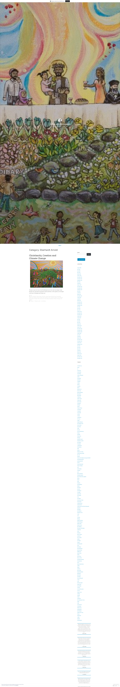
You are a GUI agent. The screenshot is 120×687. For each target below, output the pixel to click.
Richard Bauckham (80, 571)
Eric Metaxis (79, 442)
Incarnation (79, 487)
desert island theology (80, 431)
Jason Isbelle (79, 495)
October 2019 (79, 342)
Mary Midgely (79, 526)
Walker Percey (79, 607)
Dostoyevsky (79, 436)
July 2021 (78, 319)
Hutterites (46, 297)
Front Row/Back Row (80, 459)
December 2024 (79, 286)
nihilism (78, 539)
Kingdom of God (56, 297)
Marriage (78, 518)
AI (77, 368)
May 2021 (78, 322)
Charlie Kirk (79, 400)
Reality (48, 298)
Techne (78, 596)
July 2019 (78, 345)
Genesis (30, 297)
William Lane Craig (80, 612)
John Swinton (79, 501)
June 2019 (78, 347)
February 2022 (79, 311)
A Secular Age (79, 365)
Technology (58, 298)
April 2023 (79, 298)
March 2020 (79, 338)
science (78, 579)
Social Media (51, 298)
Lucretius (78, 517)
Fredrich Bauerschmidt (80, 453)
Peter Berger (79, 546)
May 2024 (78, 291)
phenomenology (79, 550)
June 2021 (78, 320)
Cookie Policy (16, 685)
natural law (79, 535)
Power (45, 298)
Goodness (35, 297)
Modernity (61, 297)
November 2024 (79, 288)
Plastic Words (79, 553)
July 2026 (78, 269)
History (78, 478)
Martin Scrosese (79, 525)
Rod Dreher (79, 574)
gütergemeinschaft (80, 461)
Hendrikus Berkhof (80, 475)
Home (60, 245)
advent (78, 367)
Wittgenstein (79, 615)
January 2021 (79, 327)
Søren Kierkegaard (80, 578)
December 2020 (79, 328)
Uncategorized (79, 604)
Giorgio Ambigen (80, 465)
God (32, 297)
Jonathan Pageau (79, 503)
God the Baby (79, 468)
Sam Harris (79, 576)
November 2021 (79, 314)
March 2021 (79, 323)
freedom (78, 456)
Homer (78, 479)
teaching (78, 595)
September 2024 (79, 289)
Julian (31, 295)
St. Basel (78, 587)
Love (78, 515)
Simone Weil (79, 584)
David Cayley (79, 425)
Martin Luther (79, 523)
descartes (78, 429)
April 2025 (79, 283)
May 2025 (78, 281)
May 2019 (78, 348)
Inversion (78, 489)
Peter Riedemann (79, 548)
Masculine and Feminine (81, 528)
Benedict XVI (79, 389)
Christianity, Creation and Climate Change (42, 257)
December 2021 (79, 313)
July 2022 (78, 306)
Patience (78, 542)
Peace (78, 545)
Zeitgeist (30, 299)
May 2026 (78, 272)
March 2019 (79, 352)
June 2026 (78, 270)
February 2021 (79, 325)
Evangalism (79, 443)
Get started (67, 1)
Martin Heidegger (80, 521)
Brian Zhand (79, 395)
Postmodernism (79, 560)
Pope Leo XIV (79, 557)
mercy (78, 531)
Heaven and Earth (39, 297)
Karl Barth (78, 509)
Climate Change (38, 296)
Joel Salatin (52, 297)
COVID (78, 414)
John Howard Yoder (80, 500)
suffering (54, 298)
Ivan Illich (78, 492)
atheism (78, 384)
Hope (43, 297)
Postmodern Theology (80, 559)
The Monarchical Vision (81, 599)
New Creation (79, 537)
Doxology (78, 437)
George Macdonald (80, 464)
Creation (47, 296)
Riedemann (79, 573)
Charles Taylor (79, 398)
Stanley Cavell (79, 592)
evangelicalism (79, 445)
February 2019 (79, 353)
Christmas (78, 404)
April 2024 (79, 292)
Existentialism (59, 296)
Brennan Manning (80, 392)
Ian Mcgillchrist (79, 484)
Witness (78, 613)
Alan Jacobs (79, 370)
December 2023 (79, 295)
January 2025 (79, 284)
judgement (78, 507)
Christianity (34, 296)
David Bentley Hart (80, 423)
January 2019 (79, 355)
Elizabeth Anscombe (80, 440)
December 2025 (79, 277)
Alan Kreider (79, 372)
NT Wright (35, 298)
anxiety (78, 376)
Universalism (79, 606)
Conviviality (79, 412)
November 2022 (79, 303)
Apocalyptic (79, 378)
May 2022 (78, 309)
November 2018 (79, 358)
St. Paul (78, 590)
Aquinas (78, 382)
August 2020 (79, 333)
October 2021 (79, 316)
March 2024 (79, 294)
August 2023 (79, 297)
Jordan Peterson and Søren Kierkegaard (83, 506)
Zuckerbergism (79, 620)
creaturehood (79, 417)
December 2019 (79, 339)
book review (79, 390)
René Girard (79, 570)
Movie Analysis (31, 298)
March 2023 (79, 300)
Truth (61, 298)
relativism (78, 568)
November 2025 (79, 278)
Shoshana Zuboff (79, 582)
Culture (78, 420)
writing (78, 617)
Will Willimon (79, 610)
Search (78, 252)
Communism (79, 409)
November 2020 (79, 330)
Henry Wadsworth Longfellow (81, 476)
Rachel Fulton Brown (80, 564)
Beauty (31, 296)
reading (78, 565)
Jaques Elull (79, 493)
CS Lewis (78, 418)
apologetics (79, 379)
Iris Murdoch (79, 490)
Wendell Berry (79, 609)
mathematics (79, 529)
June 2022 (78, 308)
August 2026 (79, 267)
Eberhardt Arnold (53, 296)
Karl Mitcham (79, 510)
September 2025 (79, 280)
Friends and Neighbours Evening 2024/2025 (83, 457)
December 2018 (79, 356)
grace (78, 471)
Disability (78, 434)
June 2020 (78, 334)
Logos (78, 514)
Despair (49, 296)
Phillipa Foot (79, 551)
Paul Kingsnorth (79, 543)
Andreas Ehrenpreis (80, 375)
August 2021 (79, 317)
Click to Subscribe (81, 259)
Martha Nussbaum (80, 520)
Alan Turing (79, 373)
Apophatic (78, 381)
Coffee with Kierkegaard (60, 124)
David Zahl (79, 426)
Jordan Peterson (79, 504)
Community (43, 296)
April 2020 (79, 336)
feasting (78, 450)
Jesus (49, 297)
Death (78, 428)
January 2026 (79, 275)
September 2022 (79, 305)
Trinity (78, 601)
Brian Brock (79, 393)
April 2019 (79, 350)
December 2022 (79, 302)
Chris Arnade (79, 401)
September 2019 (79, 344)
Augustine (78, 386)
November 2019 (79, 341)
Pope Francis (42, 298)
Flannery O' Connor (80, 451)
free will (78, 454)
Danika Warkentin (80, 421)
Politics (39, 298)
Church (78, 406)
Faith (78, 448)
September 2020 (79, 331)
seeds (78, 581)
